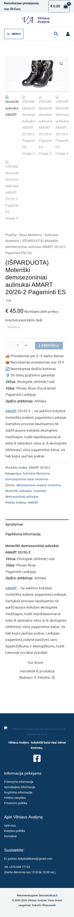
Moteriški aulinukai (18, 491)
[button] (56, 34)
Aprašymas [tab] (14, 524)
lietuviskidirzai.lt (48, 895)
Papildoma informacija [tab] (22, 534)
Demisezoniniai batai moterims (26, 479)
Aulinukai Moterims (36, 473)
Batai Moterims (31, 235)
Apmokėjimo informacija (19, 787)
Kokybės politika (14, 831)
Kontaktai (10, 836)
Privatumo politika (15, 803)
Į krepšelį (49, 345)
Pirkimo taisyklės (15, 797)
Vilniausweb (49, 905)
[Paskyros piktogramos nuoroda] (68, 34)
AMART (11, 411)
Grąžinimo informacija (18, 792)
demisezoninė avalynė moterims (38, 485)
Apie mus (10, 825)
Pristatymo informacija (18, 781)
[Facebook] (37, 758)
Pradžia (10, 235)
